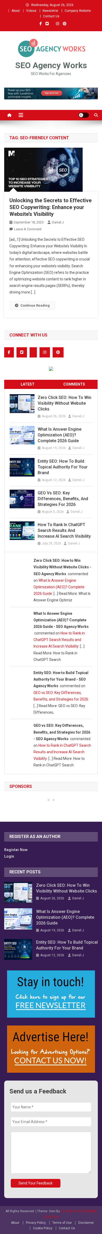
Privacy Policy (36, 1223)
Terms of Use (62, 1223)
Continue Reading (35, 305)
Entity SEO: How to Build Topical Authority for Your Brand (63, 467)
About (16, 11)
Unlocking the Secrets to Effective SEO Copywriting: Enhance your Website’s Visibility (50, 207)
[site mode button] (83, 115)
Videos (31, 11)
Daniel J (58, 222)
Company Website (78, 11)
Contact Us (51, 16)
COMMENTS (74, 384)
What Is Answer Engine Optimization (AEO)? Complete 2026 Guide (59, 435)
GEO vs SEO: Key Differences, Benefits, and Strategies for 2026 (63, 498)
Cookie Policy (42, 1228)
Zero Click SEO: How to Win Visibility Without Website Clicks (64, 403)
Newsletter (50, 11)
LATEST (28, 384)
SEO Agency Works (51, 65)
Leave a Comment (28, 229)
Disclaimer (86, 1223)
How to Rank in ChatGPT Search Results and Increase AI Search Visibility (64, 530)
